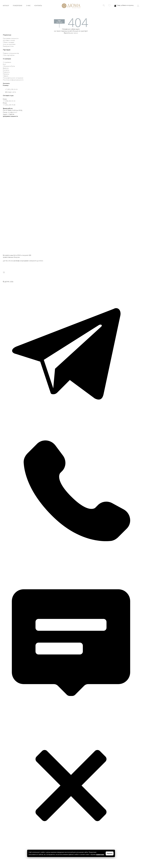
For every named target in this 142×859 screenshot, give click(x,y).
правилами (100, 854)
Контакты (38, 5)
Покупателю (17, 5)
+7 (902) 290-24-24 (11, 89)
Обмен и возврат (8, 42)
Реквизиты (6, 72)
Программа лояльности (10, 38)
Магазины (6, 74)
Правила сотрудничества (11, 53)
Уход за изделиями (9, 44)
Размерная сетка (8, 46)
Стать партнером (8, 55)
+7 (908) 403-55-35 (9, 101)
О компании (7, 62)
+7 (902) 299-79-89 (9, 105)
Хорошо (109, 853)
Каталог (6, 5)
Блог (4, 64)
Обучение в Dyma (9, 66)
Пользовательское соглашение (13, 78)
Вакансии (6, 68)
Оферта (5, 76)
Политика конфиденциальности (13, 80)
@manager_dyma (10, 92)
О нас (28, 5)
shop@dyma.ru (12, 112)
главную (75, 33)
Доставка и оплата (9, 40)
